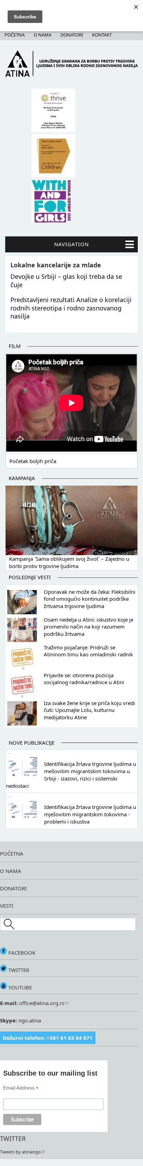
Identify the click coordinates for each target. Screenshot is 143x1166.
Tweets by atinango (20, 1152)
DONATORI (13, 888)
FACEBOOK (21, 952)
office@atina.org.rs (41, 1002)
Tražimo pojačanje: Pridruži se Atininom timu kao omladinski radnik (88, 651)
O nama (42, 35)
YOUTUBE (19, 987)
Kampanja (22, 478)
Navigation (71, 244)
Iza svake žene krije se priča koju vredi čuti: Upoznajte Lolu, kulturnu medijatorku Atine (89, 710)
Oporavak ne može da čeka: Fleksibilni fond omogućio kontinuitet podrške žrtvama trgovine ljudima (89, 599)
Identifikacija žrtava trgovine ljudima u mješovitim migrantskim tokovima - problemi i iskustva (90, 814)
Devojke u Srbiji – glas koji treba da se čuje (66, 280)
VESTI (6, 905)
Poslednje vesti (30, 577)
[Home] (71, 75)
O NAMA (10, 870)
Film (15, 345)
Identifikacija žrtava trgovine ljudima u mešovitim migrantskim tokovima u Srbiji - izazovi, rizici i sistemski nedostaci (71, 774)
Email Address (21, 1088)
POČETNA (11, 853)
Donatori (71, 35)
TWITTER (18, 969)
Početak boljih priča (32, 461)
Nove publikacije (31, 742)
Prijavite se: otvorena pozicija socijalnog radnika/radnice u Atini (84, 679)
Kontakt (102, 35)
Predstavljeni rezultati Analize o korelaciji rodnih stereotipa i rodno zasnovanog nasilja (71, 307)
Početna (15, 35)
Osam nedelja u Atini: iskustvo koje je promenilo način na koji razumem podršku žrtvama (88, 627)
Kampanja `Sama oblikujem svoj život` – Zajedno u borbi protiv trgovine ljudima (69, 562)
